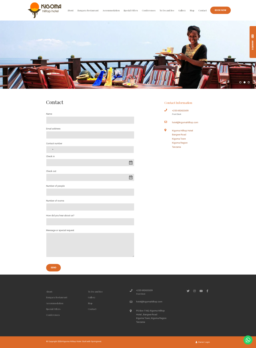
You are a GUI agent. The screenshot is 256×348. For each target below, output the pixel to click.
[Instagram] (194, 290)
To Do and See (167, 10)
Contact (202, 10)
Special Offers (131, 10)
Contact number (54, 143)
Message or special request (60, 230)
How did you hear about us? (60, 215)
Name (49, 114)
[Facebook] (207, 290)
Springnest (96, 341)
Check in (50, 156)
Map (192, 10)
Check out (51, 171)
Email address (53, 128)
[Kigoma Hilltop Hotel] (44, 10)
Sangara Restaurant (88, 10)
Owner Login (204, 342)
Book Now (220, 10)
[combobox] (50, 149)
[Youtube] (201, 290)
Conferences (149, 10)
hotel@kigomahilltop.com (185, 122)
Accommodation (111, 10)
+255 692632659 (180, 110)
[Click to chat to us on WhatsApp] (248, 340)
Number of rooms (55, 200)
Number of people (55, 186)
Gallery (182, 10)
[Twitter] (188, 290)
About (70, 10)
